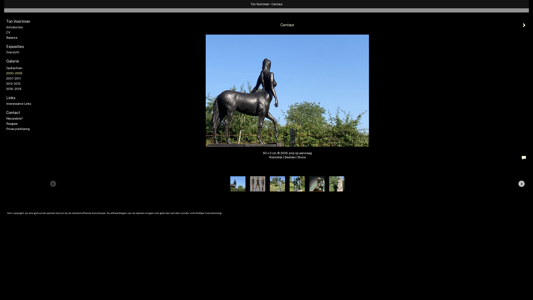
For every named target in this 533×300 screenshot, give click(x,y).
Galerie (12, 61)
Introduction (14, 27)
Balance (11, 37)
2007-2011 (13, 78)
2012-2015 (13, 83)
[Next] (521, 184)
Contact (13, 112)
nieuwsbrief (14, 118)
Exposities (15, 46)
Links (10, 98)
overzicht (12, 52)
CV (8, 32)
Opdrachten (14, 68)
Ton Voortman (259, 4)
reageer (12, 123)
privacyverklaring (18, 129)
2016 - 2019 (13, 89)
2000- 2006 (14, 73)
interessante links (18, 103)
